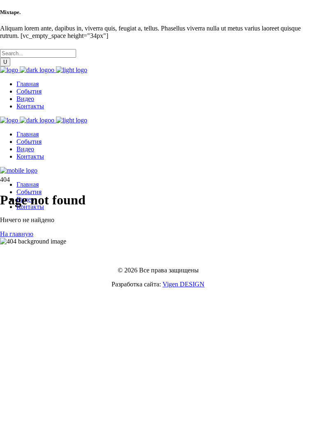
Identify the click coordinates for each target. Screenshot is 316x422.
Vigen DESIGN (183, 284)
